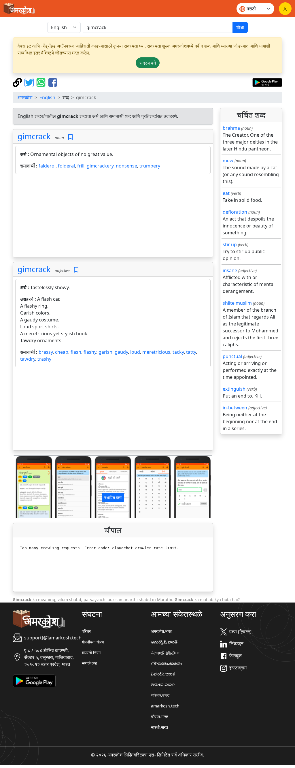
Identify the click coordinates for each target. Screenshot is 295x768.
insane (230, 270)
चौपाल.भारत (159, 716)
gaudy (121, 352)
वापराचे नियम (91, 652)
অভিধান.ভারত (160, 695)
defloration (235, 212)
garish (105, 352)
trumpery (149, 166)
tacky (178, 352)
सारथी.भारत (159, 727)
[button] (28, 486)
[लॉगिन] (285, 8)
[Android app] (34, 680)
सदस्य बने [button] (147, 63)
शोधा (240, 27)
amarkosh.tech (165, 706)
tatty (191, 352)
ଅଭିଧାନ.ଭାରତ (163, 684)
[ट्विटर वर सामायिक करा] (29, 82)
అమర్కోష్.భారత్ (164, 642)
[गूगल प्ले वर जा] (267, 82)
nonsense (126, 166)
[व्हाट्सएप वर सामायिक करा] (41, 82)
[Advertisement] (113, 216)
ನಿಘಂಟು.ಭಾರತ (163, 674)
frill (80, 166)
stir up (230, 244)
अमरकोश (24, 97)
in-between (235, 407)
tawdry (27, 359)
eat (226, 193)
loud (135, 352)
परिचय (86, 631)
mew (228, 160)
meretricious (156, 352)
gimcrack (34, 136)
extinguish (234, 389)
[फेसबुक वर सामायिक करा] (52, 82)
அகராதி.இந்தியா (165, 652)
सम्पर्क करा (89, 663)
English (47, 97)
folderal (66, 166)
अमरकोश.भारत (161, 631)
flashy (90, 352)
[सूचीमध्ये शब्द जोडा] (70, 137)
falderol (47, 166)
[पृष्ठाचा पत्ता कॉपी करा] (18, 82)
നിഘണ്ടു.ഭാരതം (166, 663)
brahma (231, 128)
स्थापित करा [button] (113, 497)
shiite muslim (237, 303)
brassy (46, 352)
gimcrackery (100, 166)
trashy (44, 359)
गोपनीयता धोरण (93, 642)
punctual (232, 356)
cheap (61, 352)
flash (76, 352)
